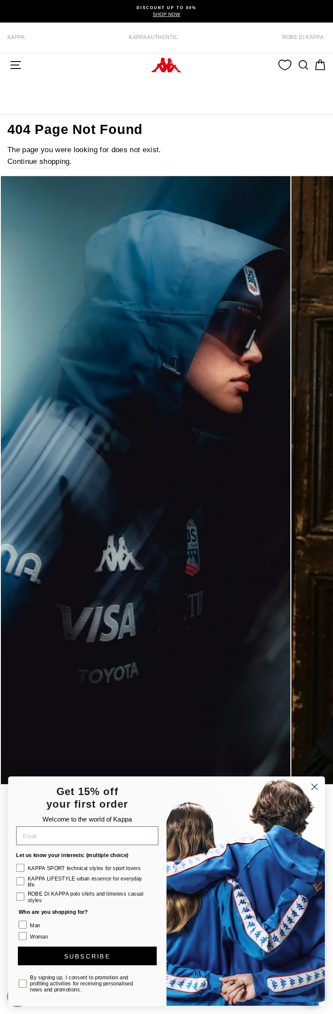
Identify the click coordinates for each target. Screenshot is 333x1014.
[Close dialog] (314, 787)
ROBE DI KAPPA (302, 37)
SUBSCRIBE (87, 955)
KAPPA (16, 37)
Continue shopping (38, 161)
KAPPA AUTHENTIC (153, 37)
